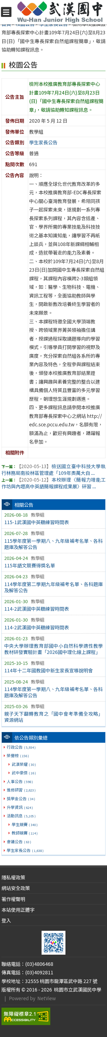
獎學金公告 (21, 798)
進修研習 (21, 790)
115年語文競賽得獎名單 (29, 565)
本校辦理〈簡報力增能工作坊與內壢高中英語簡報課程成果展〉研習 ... (53, 483)
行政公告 (21, 747)
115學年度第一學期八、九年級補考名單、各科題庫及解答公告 (53, 543)
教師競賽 (25, 833)
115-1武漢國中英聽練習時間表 (36, 522)
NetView (46, 998)
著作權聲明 (13, 898)
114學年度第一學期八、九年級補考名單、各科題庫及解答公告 (53, 692)
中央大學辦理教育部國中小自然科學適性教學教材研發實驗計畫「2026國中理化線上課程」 (53, 648)
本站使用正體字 (18, 909)
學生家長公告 (25, 850)
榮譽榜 (18, 755)
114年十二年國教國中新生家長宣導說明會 (48, 670)
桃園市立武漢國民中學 (76, 989)
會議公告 (19, 841)
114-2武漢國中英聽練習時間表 (36, 608)
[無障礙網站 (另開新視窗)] (53, 1016)
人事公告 (20, 781)
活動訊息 (21, 816)
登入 (6, 920)
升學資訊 (20, 807)
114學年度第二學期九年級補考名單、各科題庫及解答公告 (53, 587)
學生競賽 (25, 824)
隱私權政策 (13, 877)
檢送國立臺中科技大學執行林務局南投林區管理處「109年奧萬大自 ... (53, 469)
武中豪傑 (24, 773)
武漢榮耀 (24, 764)
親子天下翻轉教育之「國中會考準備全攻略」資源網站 (53, 716)
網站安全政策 (15, 888)
